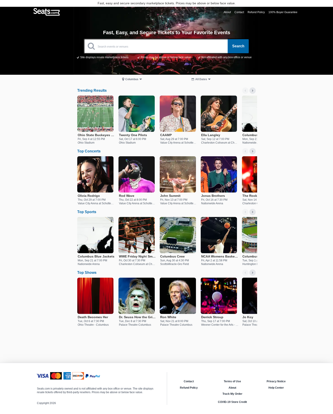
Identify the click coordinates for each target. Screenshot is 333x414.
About (232, 387)
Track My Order (232, 393)
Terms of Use (232, 381)
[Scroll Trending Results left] (245, 90)
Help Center (276, 387)
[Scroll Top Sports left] (245, 212)
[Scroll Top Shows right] (252, 273)
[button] (167, 57)
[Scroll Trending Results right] (252, 90)
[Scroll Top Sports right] (252, 212)
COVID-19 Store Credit (232, 402)
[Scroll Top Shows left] (245, 273)
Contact (189, 381)
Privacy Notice (276, 381)
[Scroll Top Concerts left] (245, 151)
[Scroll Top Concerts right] (252, 151)
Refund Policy (189, 387)
